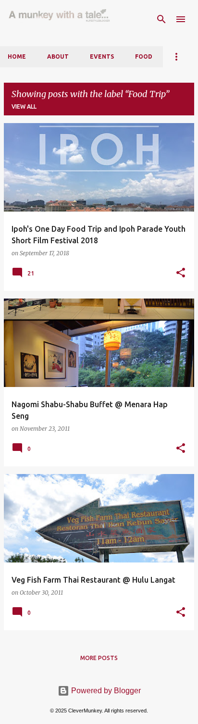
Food (143, 56)
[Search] (161, 19)
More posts (99, 658)
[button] (180, 273)
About (58, 56)
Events (102, 56)
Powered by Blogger (105, 691)
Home (17, 56)
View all (24, 106)
